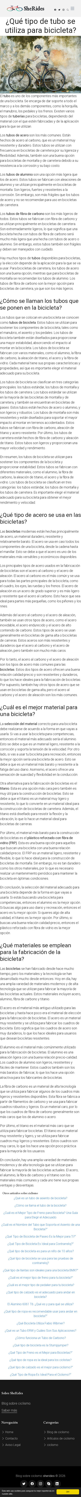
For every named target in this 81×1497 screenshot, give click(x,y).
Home (9, 1432)
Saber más (9, 1410)
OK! (68, 1491)
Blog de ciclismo (57, 1432)
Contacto (11, 1438)
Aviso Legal (13, 1445)
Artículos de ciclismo (60, 1438)
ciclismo (52, 1445)
